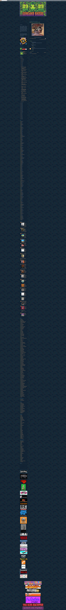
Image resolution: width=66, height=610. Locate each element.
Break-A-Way (22, 418)
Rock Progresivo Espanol (23, 370)
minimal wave (22, 178)
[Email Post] (45, 38)
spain (21, 206)
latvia (21, 172)
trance (21, 211)
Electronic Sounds (22, 327)
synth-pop (21, 210)
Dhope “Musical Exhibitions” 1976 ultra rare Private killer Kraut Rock (25, 294)
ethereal (21, 149)
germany (21, 158)
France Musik (22, 331)
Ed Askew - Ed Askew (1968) (23, 69)
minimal (21, 177)
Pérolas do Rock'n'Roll (23, 264)
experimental (22, 150)
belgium (21, 129)
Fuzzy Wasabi (22, 332)
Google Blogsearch (22, 400)
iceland (21, 164)
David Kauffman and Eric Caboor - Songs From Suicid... (23, 79)
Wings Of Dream (22, 395)
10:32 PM (33, 43)
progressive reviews (23, 233)
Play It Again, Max (22, 361)
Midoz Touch (22, 347)
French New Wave (22, 404)
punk (21, 198)
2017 (21, 109)
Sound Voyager (22, 379)
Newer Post (31, 52)
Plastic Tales (22, 409)
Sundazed (21, 437)
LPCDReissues (22, 453)
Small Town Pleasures (23, 375)
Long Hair (21, 427)
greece (21, 160)
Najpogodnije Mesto (22, 351)
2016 (21, 110)
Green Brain (22, 451)
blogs (21, 130)
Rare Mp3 (21, 366)
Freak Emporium (22, 403)
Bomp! (21, 443)
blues (21, 131)
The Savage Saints (22, 385)
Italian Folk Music (22, 337)
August (22, 61)
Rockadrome (22, 458)
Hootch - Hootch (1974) (23, 96)
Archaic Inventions (23, 274)
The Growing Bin (22, 384)
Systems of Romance (23, 258)
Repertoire (22, 433)
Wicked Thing (22, 393)
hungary (21, 163)
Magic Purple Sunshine (23, 345)
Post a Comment (31, 51)
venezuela (21, 217)
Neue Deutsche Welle (23, 408)
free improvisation (22, 154)
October (22, 60)
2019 (21, 107)
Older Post (45, 52)
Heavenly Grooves (22, 335)
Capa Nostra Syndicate (23, 322)
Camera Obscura (22, 419)
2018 (21, 108)
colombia (21, 139)
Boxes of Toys (22, 279)
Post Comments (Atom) (34, 53)
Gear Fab (21, 423)
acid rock (21, 121)
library (21, 174)
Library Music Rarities (23, 342)
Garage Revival (22, 405)
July (21, 62)
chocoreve (22, 323)
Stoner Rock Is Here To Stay (23, 380)
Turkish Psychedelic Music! (23, 390)
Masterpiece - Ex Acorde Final (23, 346)
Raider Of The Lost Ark (23, 365)
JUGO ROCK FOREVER (23, 243)
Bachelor (21, 442)
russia (21, 201)
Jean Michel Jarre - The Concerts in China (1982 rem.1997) (25, 307)
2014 (21, 112)
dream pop (22, 145)
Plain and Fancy (23, 222)
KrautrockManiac (23, 292)
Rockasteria (22, 371)
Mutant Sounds (22, 350)
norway (21, 186)
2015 (21, 111)
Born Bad (21, 444)
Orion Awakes (22, 356)
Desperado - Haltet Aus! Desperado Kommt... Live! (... (23, 84)
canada (21, 135)
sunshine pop (22, 207)
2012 (21, 113)
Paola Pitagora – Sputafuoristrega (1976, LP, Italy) (25, 271)
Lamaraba (21, 340)
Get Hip (21, 424)
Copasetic (21, 447)
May (21, 64)
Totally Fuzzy (22, 388)
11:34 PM (33, 46)
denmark (21, 143)
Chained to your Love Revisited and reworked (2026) (25, 261)
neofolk (21, 183)
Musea (21, 428)
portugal (21, 192)
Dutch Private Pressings (23, 326)
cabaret (21, 134)
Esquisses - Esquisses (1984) (24, 100)
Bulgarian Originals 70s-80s (23, 321)
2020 (21, 106)
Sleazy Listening (22, 374)
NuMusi (21, 456)
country (21, 140)
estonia (21, 148)
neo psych (22, 182)
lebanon (21, 173)
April (21, 65)
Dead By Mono (22, 448)
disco (21, 144)
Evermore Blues (22, 328)
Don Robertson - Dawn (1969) (24, 77)
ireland (21, 167)
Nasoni (21, 429)
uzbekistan (22, 216)
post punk (21, 193)
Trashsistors (22, 389)
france (21, 153)
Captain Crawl (22, 399)
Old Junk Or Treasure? (23, 355)
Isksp (21, 336)
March (21, 66)
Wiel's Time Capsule (22, 394)
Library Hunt (22, 341)
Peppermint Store (22, 359)
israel (21, 168)
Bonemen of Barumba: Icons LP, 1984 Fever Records (25, 289)
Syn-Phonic (22, 461)
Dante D (33, 47)
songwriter (22, 202)
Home (37, 52)
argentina (21, 124)
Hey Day (21, 452)
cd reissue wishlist (22, 136)
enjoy (38, 37)
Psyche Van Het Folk (22, 410)
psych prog (22, 196)
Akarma (21, 415)
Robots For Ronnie (22, 369)
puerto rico (22, 197)
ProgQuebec (22, 432)
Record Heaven (22, 457)
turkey (21, 212)
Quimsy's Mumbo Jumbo (23, 364)
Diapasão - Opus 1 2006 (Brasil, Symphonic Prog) (25, 303)
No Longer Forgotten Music (23, 352)
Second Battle (22, 434)
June (21, 63)
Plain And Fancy (22, 360)
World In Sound (22, 438)
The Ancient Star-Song (23, 383)
